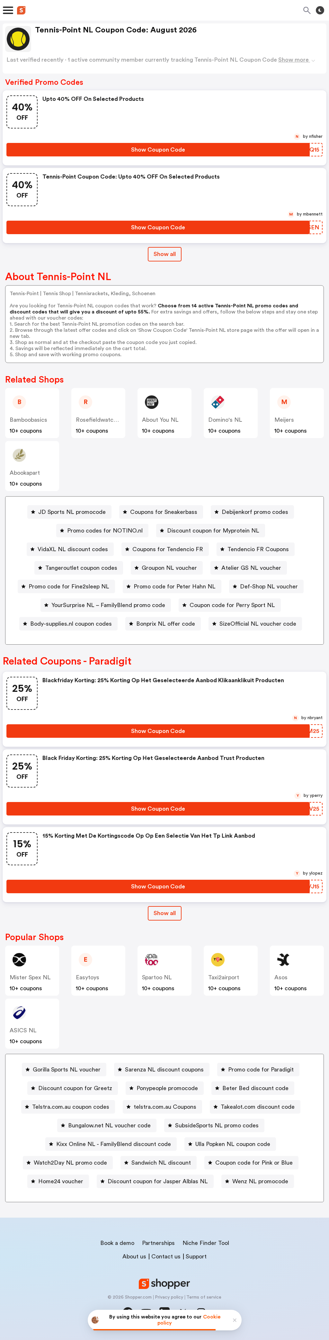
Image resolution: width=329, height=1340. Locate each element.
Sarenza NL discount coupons (164, 1069)
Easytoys (87, 977)
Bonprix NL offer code (165, 624)
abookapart (25, 473)
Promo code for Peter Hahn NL (175, 586)
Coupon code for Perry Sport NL (232, 605)
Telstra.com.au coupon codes (70, 1107)
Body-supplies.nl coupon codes (71, 624)
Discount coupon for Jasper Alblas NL (158, 1181)
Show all (165, 254)
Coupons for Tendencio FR (167, 549)
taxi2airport (223, 977)
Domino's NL (225, 420)
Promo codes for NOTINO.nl (105, 530)
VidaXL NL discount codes (73, 549)
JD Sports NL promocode (72, 512)
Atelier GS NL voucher (251, 568)
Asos (281, 977)
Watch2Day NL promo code (70, 1163)
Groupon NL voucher (169, 568)
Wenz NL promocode (260, 1181)
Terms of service (203, 1297)
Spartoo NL (157, 977)
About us (134, 1256)
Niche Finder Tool (205, 1243)
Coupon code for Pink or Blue (254, 1163)
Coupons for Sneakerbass (163, 512)
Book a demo (117, 1243)
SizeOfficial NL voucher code (257, 624)
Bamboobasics (28, 420)
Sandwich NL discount (161, 1163)
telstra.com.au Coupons (165, 1107)
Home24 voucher (60, 1181)
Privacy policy (169, 1297)
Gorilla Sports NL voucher (67, 1069)
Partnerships (158, 1243)
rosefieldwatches (99, 420)
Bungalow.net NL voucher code (109, 1125)
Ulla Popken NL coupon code (232, 1144)
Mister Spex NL (30, 977)
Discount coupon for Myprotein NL (213, 530)
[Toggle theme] (320, 10)
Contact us (166, 1256)
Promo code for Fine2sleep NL (69, 586)
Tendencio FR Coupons (258, 549)
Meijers (284, 420)
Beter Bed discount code (255, 1088)
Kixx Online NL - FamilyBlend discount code (113, 1144)
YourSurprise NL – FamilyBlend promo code (108, 605)
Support (196, 1256)
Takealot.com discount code (258, 1107)
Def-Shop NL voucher (269, 586)
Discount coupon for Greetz (75, 1088)
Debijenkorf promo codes (255, 512)
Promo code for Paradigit (261, 1069)
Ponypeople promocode (167, 1088)
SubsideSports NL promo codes (217, 1125)
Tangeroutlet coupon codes (81, 568)
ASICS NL (23, 1030)
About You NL (160, 420)
